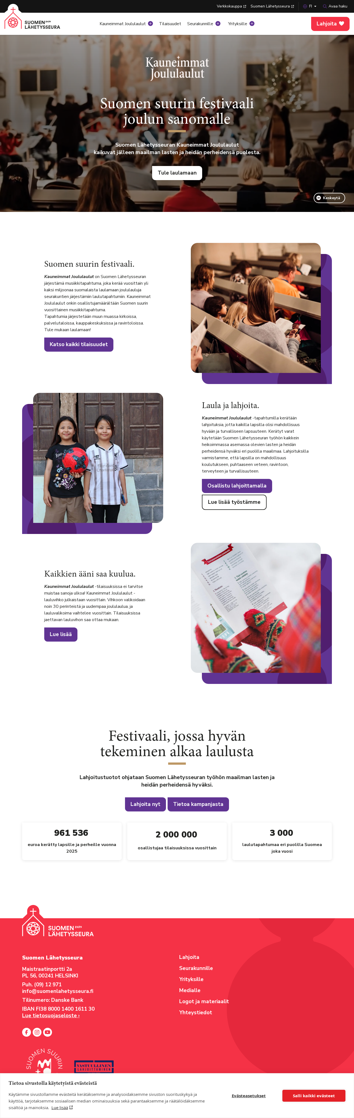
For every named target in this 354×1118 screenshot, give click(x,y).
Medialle (190, 990)
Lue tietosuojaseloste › (51, 1015)
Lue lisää (59, 1107)
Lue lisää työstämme (234, 502)
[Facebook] (26, 1032)
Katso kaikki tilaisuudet (79, 344)
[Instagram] (37, 1032)
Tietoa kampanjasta (198, 804)
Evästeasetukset (249, 1095)
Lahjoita (327, 23)
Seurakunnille (200, 24)
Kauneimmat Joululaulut (123, 24)
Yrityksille (237, 24)
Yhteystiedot (195, 1012)
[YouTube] (47, 1032)
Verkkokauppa (229, 6)
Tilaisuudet (170, 24)
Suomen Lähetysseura (270, 6)
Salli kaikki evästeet (314, 1095)
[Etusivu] (38, 22)
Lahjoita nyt (145, 804)
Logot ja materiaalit (204, 1001)
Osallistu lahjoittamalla (237, 485)
